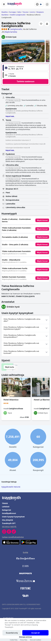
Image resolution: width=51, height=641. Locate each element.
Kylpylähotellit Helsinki (10, 487)
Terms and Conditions (35, 640)
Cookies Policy (13, 640)
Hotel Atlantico (10, 399)
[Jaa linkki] (47, 23)
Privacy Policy (23, 640)
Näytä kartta (9, 367)
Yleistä (5, 503)
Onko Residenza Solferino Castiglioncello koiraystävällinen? (20, 336)
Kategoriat (6, 510)
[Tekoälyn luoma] (19, 100)
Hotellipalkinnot (9, 513)
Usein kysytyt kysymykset (13, 516)
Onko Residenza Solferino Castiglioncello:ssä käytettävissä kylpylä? (21, 328)
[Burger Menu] (3, 4)
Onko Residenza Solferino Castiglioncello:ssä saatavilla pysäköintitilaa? (21, 344)
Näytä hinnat (42, 220)
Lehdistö (5, 506)
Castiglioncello (16, 29)
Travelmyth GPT (8, 523)
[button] (25, 75)
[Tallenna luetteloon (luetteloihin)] (41, 23)
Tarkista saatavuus (25, 81)
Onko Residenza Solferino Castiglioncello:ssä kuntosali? (21, 352)
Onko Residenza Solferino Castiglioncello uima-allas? (22, 320)
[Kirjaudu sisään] (47, 4)
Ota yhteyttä (7, 520)
